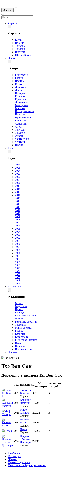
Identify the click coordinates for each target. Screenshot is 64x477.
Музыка (19, 318)
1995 (17, 256)
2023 (17, 173)
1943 (17, 283)
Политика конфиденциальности (27, 465)
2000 (17, 243)
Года (10, 148)
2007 (17, 222)
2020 (17, 182)
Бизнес (19, 330)
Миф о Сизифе (24, 411)
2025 (17, 167)
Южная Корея (23, 55)
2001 (17, 240)
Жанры (12, 58)
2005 (17, 228)
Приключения (23, 117)
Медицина (21, 306)
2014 (17, 201)
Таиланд (20, 48)
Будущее (20, 312)
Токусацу (20, 129)
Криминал (21, 99)
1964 (17, 271)
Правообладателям (19, 462)
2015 (17, 198)
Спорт (18, 126)
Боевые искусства (25, 315)
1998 (17, 249)
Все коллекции (23, 349)
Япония (19, 42)
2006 (17, 225)
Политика (21, 114)
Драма (18, 90)
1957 (17, 277)
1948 (17, 280)
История (20, 93)
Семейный (21, 123)
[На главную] (8, 6)
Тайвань (20, 45)
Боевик (19, 77)
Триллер (20, 132)
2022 (17, 176)
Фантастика (22, 138)
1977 (17, 268)
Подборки (14, 453)
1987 (17, 265)
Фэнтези (20, 141)
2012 (17, 207)
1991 (17, 262)
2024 (17, 170)
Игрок (23, 429)
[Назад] (9, 26)
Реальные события (26, 321)
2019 (17, 185)
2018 (17, 189)
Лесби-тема (21, 102)
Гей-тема (20, 83)
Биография (21, 74)
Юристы (20, 333)
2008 (17, 219)
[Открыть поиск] (16, 7)
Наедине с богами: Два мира (25, 439)
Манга (19, 303)
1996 (17, 253)
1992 (17, 259)
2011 (17, 210)
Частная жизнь (24, 421)
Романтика (21, 120)
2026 (17, 164)
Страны (12, 23)
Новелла (20, 346)
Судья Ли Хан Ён (25, 392)
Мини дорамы (23, 327)
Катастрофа (22, 336)
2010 (17, 213)
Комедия (20, 96)
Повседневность (24, 111)
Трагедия (20, 324)
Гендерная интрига (26, 339)
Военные (20, 80)
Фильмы (13, 352)
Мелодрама (21, 105)
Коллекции (14, 286)
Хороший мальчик (25, 401)
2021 (17, 179)
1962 (17, 274)
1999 (17, 246)
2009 (17, 216)
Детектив (20, 87)
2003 (17, 234)
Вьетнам (20, 51)
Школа (19, 144)
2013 (17, 204)
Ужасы (19, 135)
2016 (17, 195)
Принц (19, 309)
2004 (17, 231)
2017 (17, 192)
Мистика (20, 108)
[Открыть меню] (2, 14)
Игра (18, 342)
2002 (17, 237)
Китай (18, 39)
